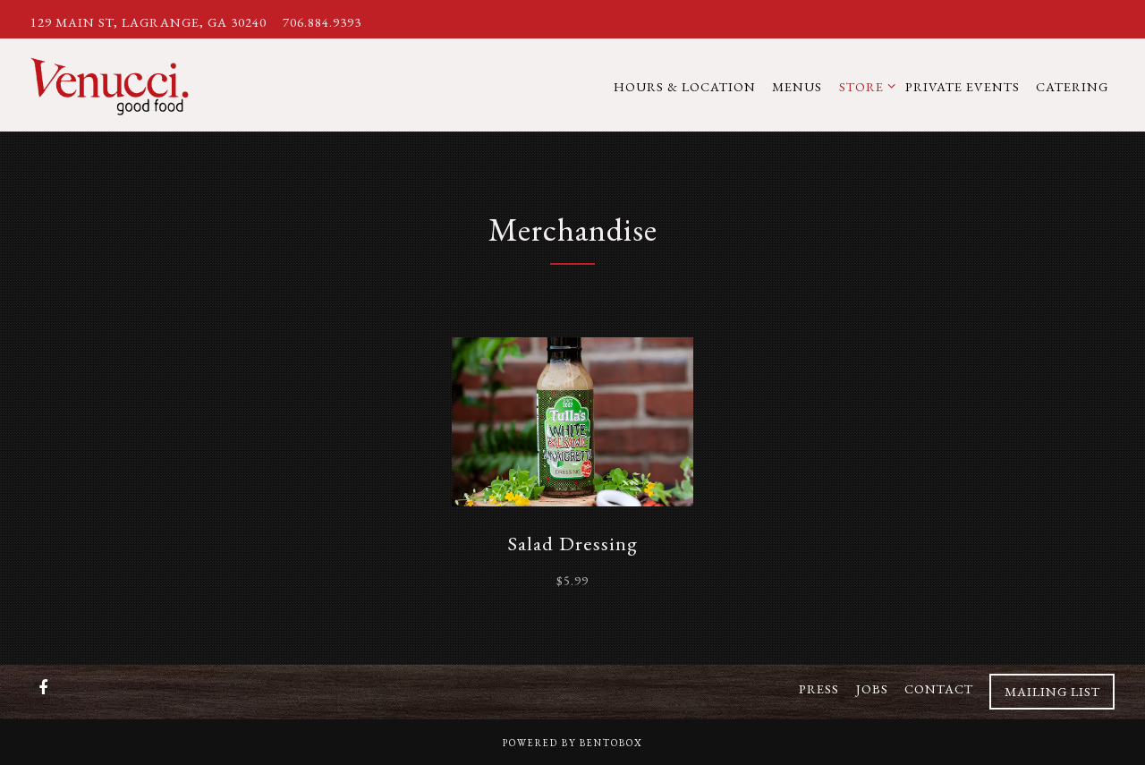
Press (819, 689)
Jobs (872, 689)
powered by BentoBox (573, 742)
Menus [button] (797, 86)
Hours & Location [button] (685, 86)
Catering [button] (1072, 86)
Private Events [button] (962, 86)
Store (863, 86)
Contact (938, 689)
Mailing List (1052, 691)
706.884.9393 (322, 21)
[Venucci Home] (126, 84)
